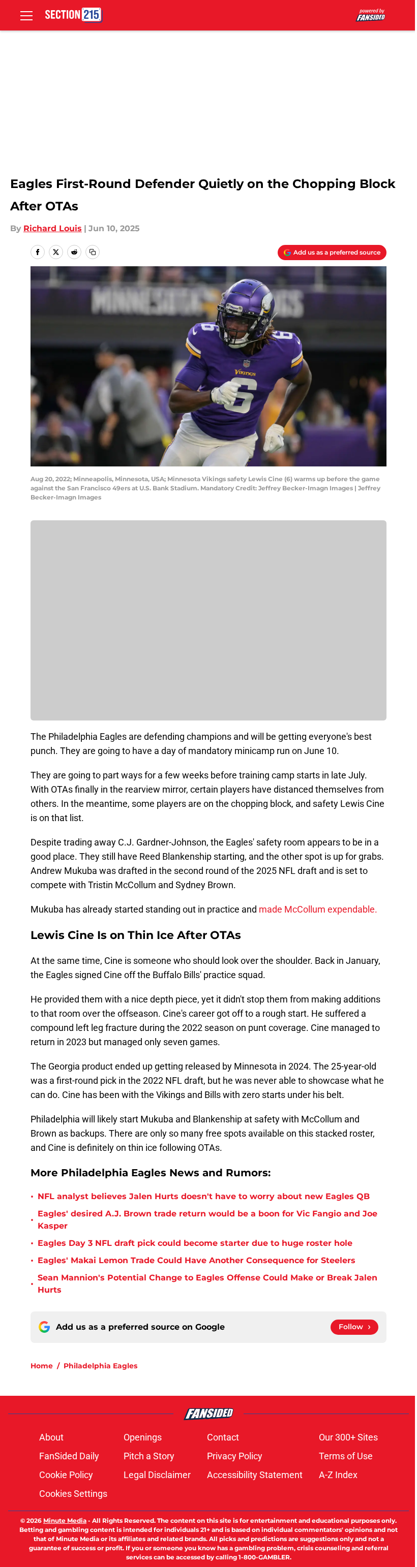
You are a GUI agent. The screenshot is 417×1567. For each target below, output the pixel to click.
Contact (223, 1437)
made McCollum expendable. (318, 909)
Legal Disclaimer (157, 1474)
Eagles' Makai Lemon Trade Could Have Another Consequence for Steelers (196, 1260)
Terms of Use (346, 1456)
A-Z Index (338, 1474)
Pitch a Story (149, 1456)
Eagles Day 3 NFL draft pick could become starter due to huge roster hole (195, 1243)
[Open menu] (26, 15)
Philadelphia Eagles (100, 1365)
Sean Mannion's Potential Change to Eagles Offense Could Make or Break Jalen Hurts (207, 1284)
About (51, 1437)
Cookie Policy (66, 1474)
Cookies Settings (73, 1493)
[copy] (92, 252)
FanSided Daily (69, 1456)
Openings (143, 1437)
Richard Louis (52, 228)
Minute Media (64, 1520)
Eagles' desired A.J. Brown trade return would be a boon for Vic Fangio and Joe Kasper (207, 1220)
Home (42, 1365)
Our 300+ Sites (348, 1437)
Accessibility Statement (255, 1474)
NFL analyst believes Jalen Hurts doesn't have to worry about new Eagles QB (204, 1196)
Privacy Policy (234, 1456)
